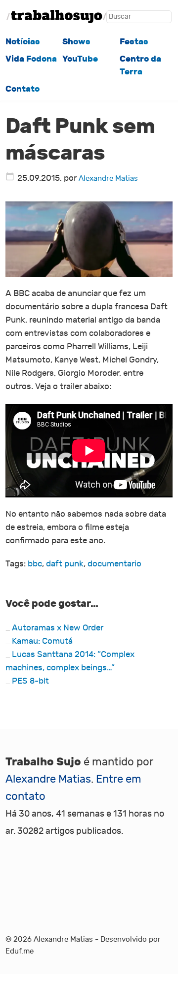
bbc (35, 563)
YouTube (80, 59)
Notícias (22, 41)
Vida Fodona (31, 59)
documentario (114, 563)
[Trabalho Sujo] (56, 16)
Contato (22, 89)
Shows (76, 41)
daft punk (65, 563)
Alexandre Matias (108, 178)
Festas (134, 41)
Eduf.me (19, 951)
